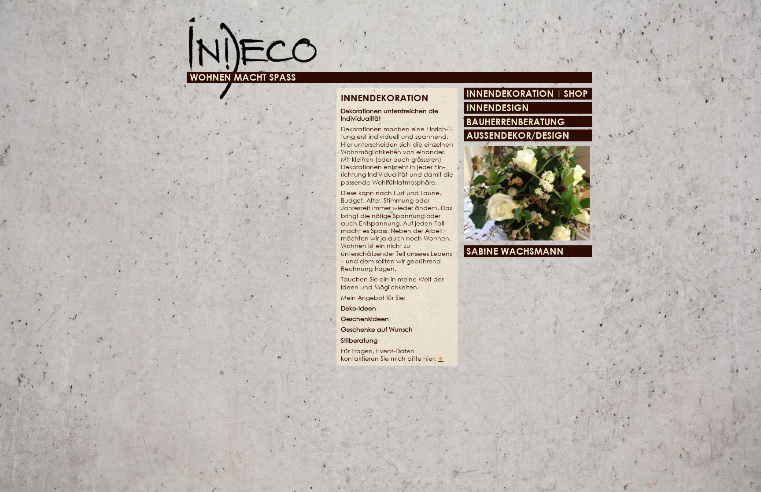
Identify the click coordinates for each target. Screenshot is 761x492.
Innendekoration (510, 93)
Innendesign (497, 107)
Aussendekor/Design (517, 135)
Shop (576, 93)
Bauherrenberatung (515, 121)
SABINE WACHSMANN (515, 251)
